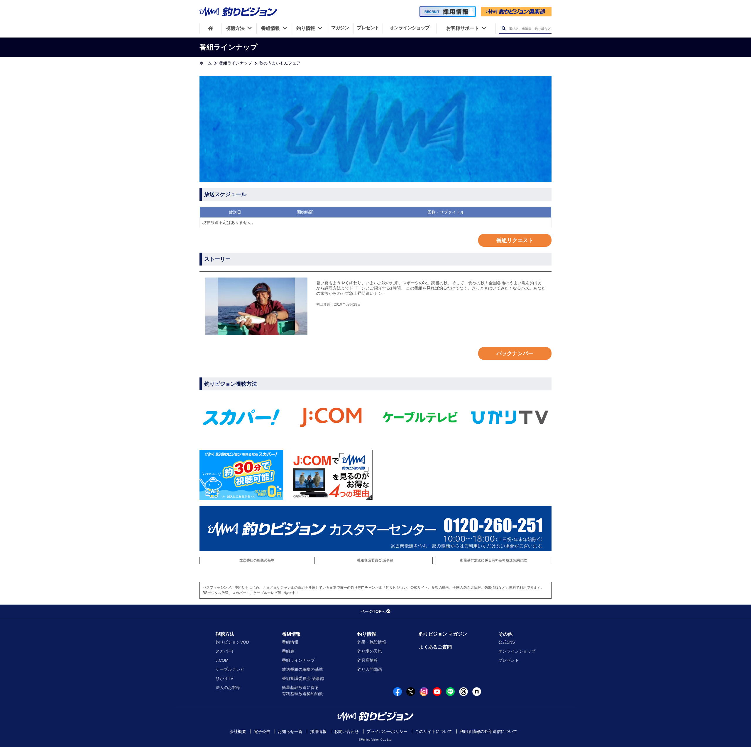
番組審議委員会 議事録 (375, 560)
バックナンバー (514, 353)
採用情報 (318, 731)
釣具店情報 (367, 660)
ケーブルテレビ (230, 669)
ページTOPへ (373, 611)
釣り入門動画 (369, 669)
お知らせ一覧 (290, 731)
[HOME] (210, 28)
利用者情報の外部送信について (488, 731)
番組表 (288, 651)
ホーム (205, 63)
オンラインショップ (516, 651)
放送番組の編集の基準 (257, 560)
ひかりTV (224, 678)
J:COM (222, 660)
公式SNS (506, 642)
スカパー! (224, 651)
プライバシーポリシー (386, 731)
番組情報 (291, 634)
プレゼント (508, 660)
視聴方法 (225, 634)
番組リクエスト (514, 240)
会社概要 (238, 731)
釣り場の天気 (369, 651)
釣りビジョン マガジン (443, 634)
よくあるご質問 (435, 646)
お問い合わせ (346, 731)
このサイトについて (433, 731)
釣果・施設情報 (371, 642)
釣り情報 (366, 634)
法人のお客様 (228, 687)
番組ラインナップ (235, 63)
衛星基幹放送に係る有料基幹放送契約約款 (493, 560)
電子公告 (262, 731)
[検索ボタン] (503, 28)
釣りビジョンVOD (232, 642)
